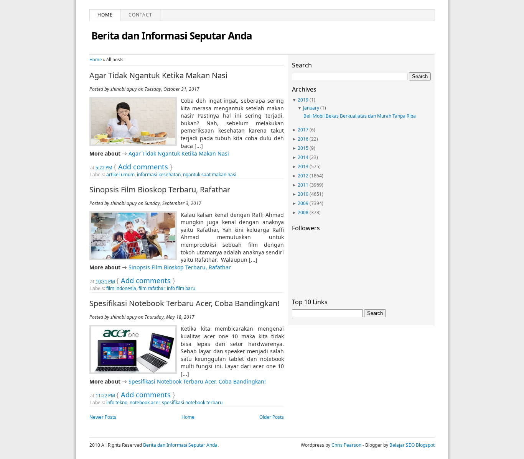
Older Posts (271, 417)
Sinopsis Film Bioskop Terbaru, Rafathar (159, 189)
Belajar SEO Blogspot (412, 445)
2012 (303, 175)
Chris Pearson (346, 445)
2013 (303, 166)
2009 (303, 203)
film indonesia (121, 288)
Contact (140, 14)
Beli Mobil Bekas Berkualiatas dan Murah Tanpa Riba (359, 116)
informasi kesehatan (159, 174)
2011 (303, 185)
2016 (303, 139)
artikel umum (120, 174)
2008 (303, 212)
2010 (303, 194)
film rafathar (151, 288)
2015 (303, 148)
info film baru (181, 288)
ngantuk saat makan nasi (209, 174)
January (311, 108)
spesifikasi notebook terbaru (192, 402)
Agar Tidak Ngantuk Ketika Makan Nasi (158, 75)
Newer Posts (102, 417)
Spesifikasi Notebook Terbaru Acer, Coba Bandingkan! (184, 303)
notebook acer (145, 402)
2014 (303, 157)
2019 (303, 100)
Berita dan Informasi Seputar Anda (171, 36)
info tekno (116, 402)
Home (105, 14)
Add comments (143, 166)
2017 (303, 129)
